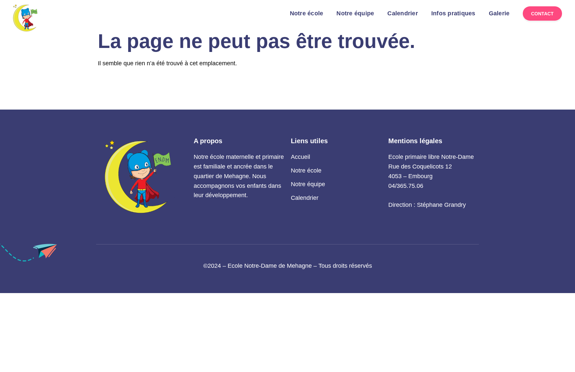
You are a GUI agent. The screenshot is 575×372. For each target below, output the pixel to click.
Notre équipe (355, 13)
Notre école (306, 13)
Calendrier (402, 13)
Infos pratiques (453, 13)
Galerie (499, 13)
